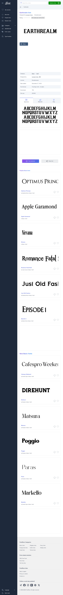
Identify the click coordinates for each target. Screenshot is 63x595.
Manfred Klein (25, 193)
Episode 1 (23, 318)
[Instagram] (28, 586)
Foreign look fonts (24, 547)
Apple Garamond (25, 216)
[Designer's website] (39, 77)
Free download (31, 161)
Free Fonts (22, 560)
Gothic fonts (32, 547)
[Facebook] (24, 586)
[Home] (20, 7)
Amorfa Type (25, 376)
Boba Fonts (24, 321)
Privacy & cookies (24, 573)
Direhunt (23, 399)
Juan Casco (24, 269)
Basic (33, 73)
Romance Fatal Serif (26, 267)
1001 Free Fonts (23, 558)
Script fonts (22, 550)
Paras (22, 476)
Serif (37, 73)
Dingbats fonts (33, 545)
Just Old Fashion (25, 293)
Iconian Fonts (29, 15)
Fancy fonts (42, 545)
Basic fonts (22, 545)
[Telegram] (21, 586)
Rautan (24, 402)
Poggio (23, 451)
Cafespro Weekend (26, 374)
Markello (23, 502)
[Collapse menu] (3, 3)
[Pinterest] (35, 586)
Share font (51, 161)
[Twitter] (39, 586)
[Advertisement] (40, 59)
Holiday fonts (43, 547)
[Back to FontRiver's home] (7, 3)
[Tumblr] (31, 586)
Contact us (22, 576)
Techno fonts (33, 550)
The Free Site (23, 563)
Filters (24, 44)
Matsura (23, 425)
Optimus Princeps (26, 191)
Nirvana (23, 242)
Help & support (23, 571)
